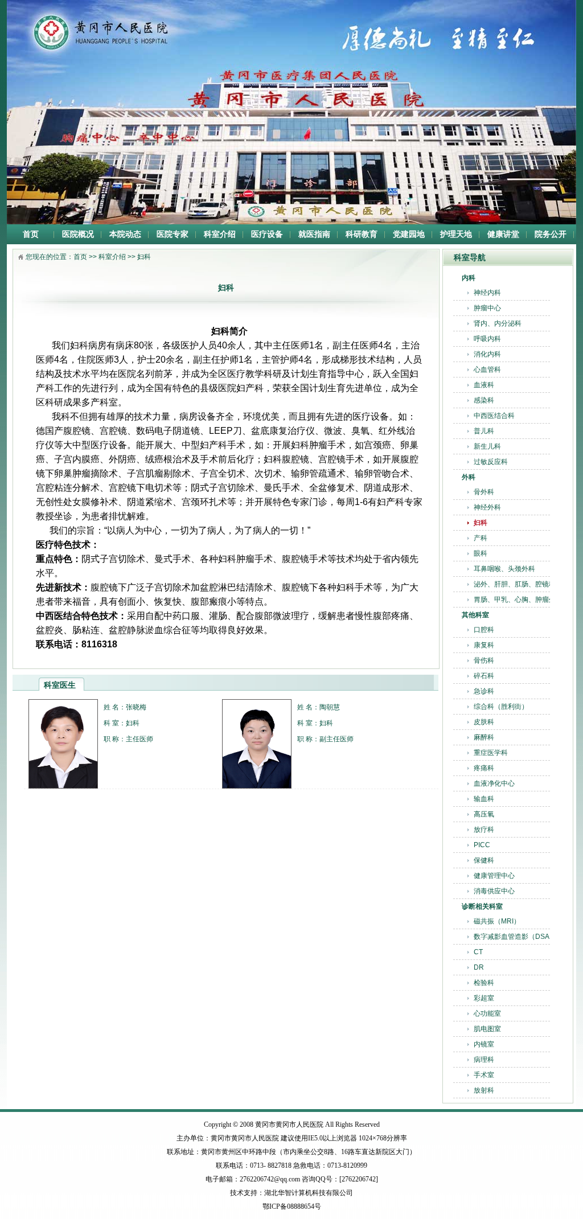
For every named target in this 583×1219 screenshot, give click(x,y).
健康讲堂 (503, 234)
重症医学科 (491, 753)
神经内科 (487, 293)
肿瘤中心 (487, 308)
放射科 (484, 1090)
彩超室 (484, 998)
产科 (480, 538)
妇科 (480, 523)
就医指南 (314, 234)
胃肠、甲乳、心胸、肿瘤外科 (518, 600)
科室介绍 (220, 234)
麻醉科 (484, 737)
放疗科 (484, 830)
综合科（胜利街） (501, 707)
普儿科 (484, 431)
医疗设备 (267, 234)
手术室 (484, 1075)
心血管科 (487, 370)
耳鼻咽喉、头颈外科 (504, 569)
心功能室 (487, 1013)
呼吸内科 (487, 339)
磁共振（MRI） (497, 921)
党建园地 (409, 234)
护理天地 (456, 234)
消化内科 (487, 354)
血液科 (484, 385)
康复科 (484, 645)
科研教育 (361, 234)
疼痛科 (484, 768)
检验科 (484, 983)
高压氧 (484, 814)
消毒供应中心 (494, 891)
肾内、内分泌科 (498, 323)
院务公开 (550, 234)
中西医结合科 (494, 416)
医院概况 (78, 234)
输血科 (484, 799)
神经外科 (487, 507)
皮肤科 (484, 722)
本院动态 (125, 234)
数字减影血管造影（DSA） (515, 937)
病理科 (484, 1060)
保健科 (484, 860)
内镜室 (484, 1044)
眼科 (480, 553)
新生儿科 (487, 446)
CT (478, 952)
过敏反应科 (491, 462)
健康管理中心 (494, 876)
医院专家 (172, 234)
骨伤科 (484, 660)
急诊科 (484, 691)
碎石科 (484, 676)
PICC (482, 845)
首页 (31, 234)
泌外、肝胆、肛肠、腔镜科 (515, 584)
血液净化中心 (494, 783)
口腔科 (484, 630)
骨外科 (484, 492)
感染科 (484, 400)
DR (479, 967)
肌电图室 (487, 1029)
